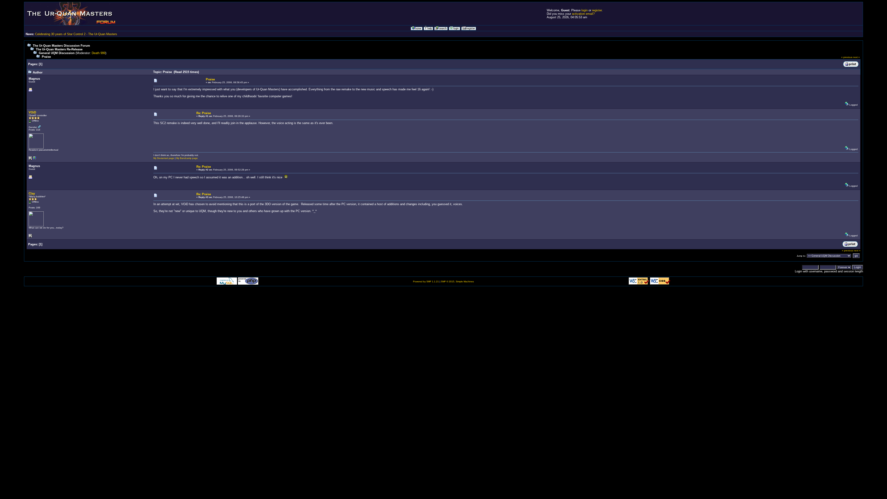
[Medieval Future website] (34, 159)
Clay (32, 193)
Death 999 (98, 53)
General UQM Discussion (57, 53)
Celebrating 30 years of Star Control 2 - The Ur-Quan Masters (76, 34)
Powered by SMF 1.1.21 (426, 281)
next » (856, 57)
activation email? (583, 13)
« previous (846, 57)
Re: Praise (203, 113)
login (584, 10)
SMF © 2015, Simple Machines (457, 281)
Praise (46, 56)
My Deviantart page (163, 158)
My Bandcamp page (187, 158)
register (597, 10)
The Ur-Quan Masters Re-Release (59, 49)
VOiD (32, 112)
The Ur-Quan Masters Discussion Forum (61, 45)
